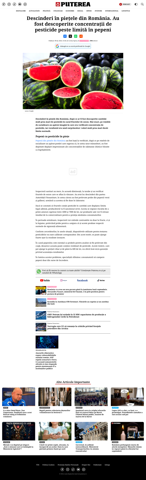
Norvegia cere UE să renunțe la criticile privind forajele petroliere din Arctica (74, 327)
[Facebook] (3, 4)
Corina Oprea (73, 41)
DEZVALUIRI (21, 11)
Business (79, 407)
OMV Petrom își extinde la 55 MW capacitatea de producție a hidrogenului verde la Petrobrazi (76, 315)
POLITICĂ (46, 11)
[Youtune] (19, 4)
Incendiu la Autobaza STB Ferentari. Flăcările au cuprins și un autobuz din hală (78, 303)
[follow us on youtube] (45, 280)
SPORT (6, 407)
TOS (37, 465)
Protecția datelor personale (68, 465)
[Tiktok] (14, 4)
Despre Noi (86, 465)
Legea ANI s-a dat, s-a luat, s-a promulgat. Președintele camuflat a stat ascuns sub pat (127, 412)
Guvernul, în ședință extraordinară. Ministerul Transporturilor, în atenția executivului (87, 448)
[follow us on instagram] (63, 280)
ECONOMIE (70, 11)
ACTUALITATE (34, 11)
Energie (115, 442)
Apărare (7, 442)
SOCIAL (80, 11)
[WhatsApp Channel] (25, 4)
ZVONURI (98, 11)
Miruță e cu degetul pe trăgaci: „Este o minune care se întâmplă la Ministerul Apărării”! (18, 447)
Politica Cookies (48, 465)
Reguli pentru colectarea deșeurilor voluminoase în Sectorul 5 (54, 411)
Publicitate (97, 465)
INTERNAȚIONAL (111, 11)
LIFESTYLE (126, 11)
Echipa (107, 465)
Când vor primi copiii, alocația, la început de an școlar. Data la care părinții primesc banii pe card (54, 447)
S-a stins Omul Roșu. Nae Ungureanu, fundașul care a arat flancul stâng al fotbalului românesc (17, 413)
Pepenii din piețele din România (51, 140)
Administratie (44, 407)
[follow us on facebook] (82, 280)
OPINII (89, 11)
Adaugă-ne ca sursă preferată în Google (75, 46)
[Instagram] (9, 4)
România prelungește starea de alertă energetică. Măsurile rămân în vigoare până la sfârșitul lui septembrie (127, 448)
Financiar (58, 11)
